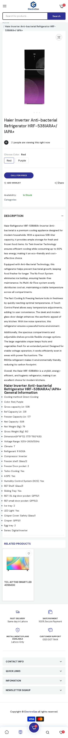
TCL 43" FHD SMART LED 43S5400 (18, 583)
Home (5, 22)
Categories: (10, 199)
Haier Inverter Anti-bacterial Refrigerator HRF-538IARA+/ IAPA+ (30, 126)
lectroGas (32, 711)
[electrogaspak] (33, 6)
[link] (29, 553)
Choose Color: (15, 154)
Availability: (10, 195)
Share (60, 182)
